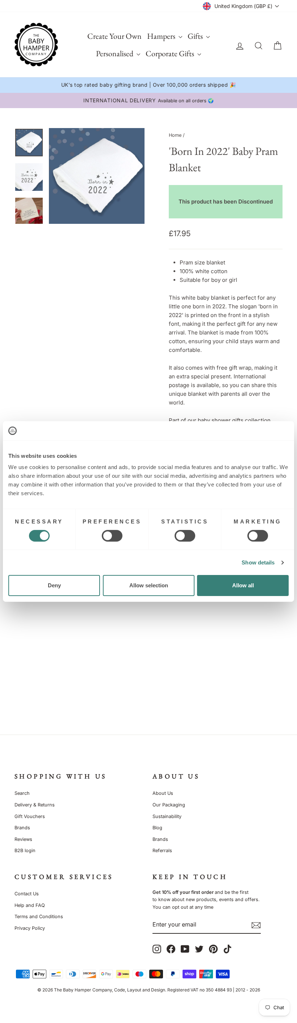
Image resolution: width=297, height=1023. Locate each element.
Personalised (115, 53)
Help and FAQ (29, 905)
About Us (162, 793)
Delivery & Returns (34, 805)
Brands (22, 827)
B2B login (24, 850)
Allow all (243, 585)
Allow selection (148, 585)
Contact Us (26, 893)
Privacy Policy (29, 928)
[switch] (112, 536)
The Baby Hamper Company (83, 990)
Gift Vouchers (29, 816)
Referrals (162, 850)
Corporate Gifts (171, 53)
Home (175, 135)
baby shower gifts (220, 420)
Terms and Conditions (38, 916)
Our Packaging (168, 805)
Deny (54, 585)
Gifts (196, 36)
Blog (157, 827)
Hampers (162, 36)
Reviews (23, 839)
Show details (258, 562)
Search (22, 793)
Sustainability (166, 816)
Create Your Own (114, 36)
